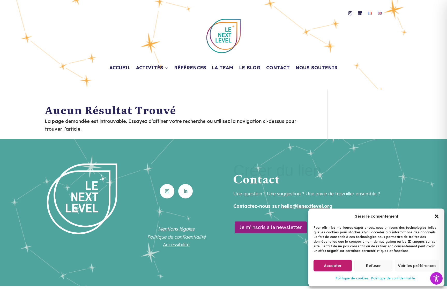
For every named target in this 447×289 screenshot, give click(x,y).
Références (190, 68)
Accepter (332, 265)
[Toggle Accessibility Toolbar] (436, 278)
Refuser (373, 265)
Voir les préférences (417, 265)
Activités (149, 68)
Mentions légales (176, 229)
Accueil (119, 68)
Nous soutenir (316, 68)
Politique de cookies (352, 278)
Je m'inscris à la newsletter (271, 227)
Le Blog (249, 68)
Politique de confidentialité (393, 278)
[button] (436, 216)
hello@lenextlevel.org (306, 206)
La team (222, 68)
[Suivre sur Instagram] (167, 191)
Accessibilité (176, 245)
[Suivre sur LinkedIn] (185, 191)
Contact (278, 68)
